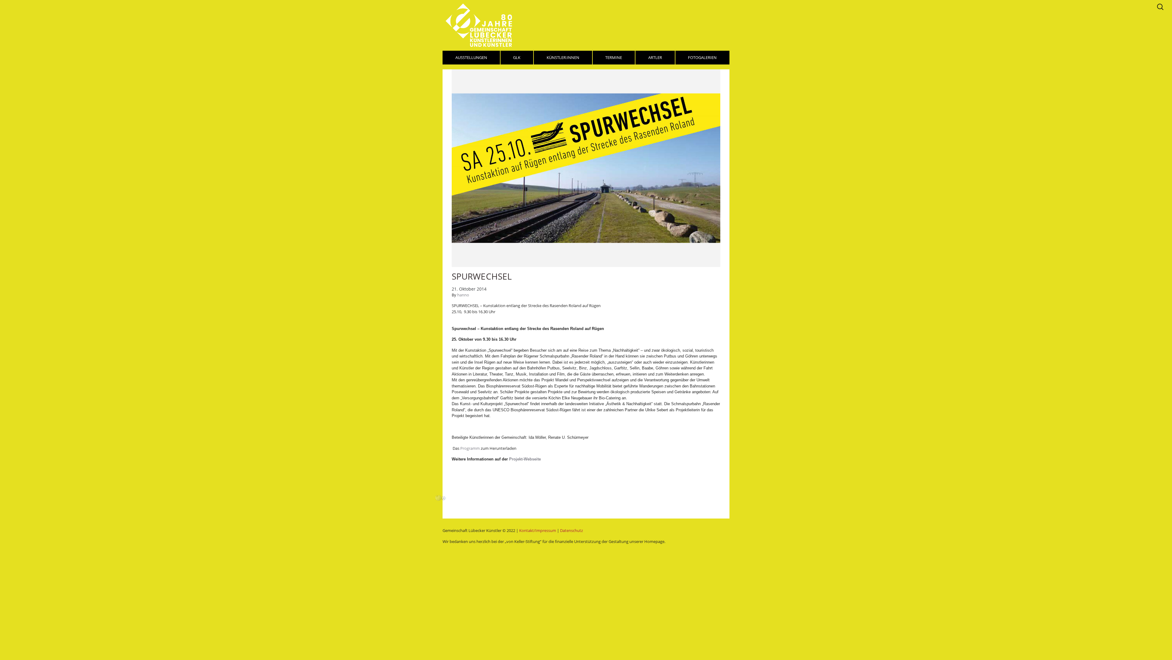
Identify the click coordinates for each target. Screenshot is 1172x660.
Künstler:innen (563, 57)
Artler (655, 57)
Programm (470, 448)
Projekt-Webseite (524, 459)
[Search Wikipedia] (438, 497)
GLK (516, 57)
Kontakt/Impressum (537, 530)
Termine (613, 57)
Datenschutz (571, 530)
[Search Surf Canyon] (443, 497)
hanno (463, 295)
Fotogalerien (702, 57)
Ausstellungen (471, 57)
